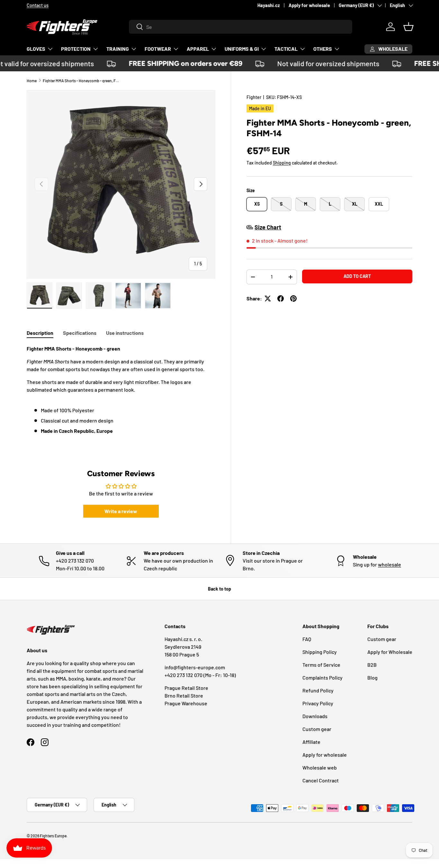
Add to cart (357, 276)
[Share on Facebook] (280, 298)
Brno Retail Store (184, 695)
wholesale (389, 564)
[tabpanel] (121, 396)
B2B (372, 665)
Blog (372, 677)
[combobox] (240, 27)
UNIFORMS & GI (242, 49)
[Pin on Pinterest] (293, 298)
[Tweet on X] (267, 298)
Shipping (282, 162)
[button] (408, 27)
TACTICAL (286, 49)
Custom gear (316, 729)
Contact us (38, 5)
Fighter (253, 97)
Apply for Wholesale (389, 652)
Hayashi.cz (268, 5)
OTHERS (322, 49)
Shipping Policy (319, 652)
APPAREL (198, 49)
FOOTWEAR (158, 49)
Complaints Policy (322, 677)
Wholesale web (319, 767)
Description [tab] (40, 333)
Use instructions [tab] (125, 333)
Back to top (219, 589)
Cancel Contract (320, 780)
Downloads (314, 716)
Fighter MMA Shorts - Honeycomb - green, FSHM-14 (81, 81)
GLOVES (36, 49)
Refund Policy (318, 690)
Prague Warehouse (186, 703)
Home (32, 81)
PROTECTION (76, 49)
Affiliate (311, 742)
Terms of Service (321, 665)
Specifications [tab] (79, 333)
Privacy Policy (317, 703)
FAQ (306, 639)
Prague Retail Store (186, 688)
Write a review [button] (120, 511)
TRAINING (117, 49)
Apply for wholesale (309, 5)
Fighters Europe (53, 835)
